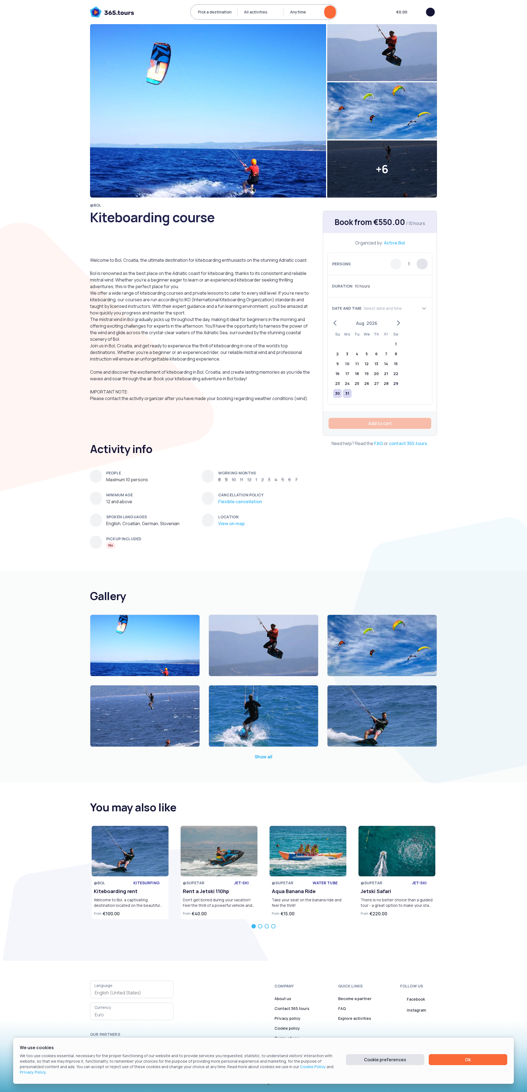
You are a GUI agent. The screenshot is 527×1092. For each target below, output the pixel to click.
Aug (360, 323)
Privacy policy (287, 1018)
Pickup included (123, 538)
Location (228, 516)
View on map (231, 523)
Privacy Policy (33, 1072)
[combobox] (131, 992)
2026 (371, 323)
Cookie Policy (313, 1066)
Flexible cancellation (240, 502)
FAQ (378, 443)
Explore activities (354, 1018)
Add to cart (380, 423)
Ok (468, 1060)
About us (282, 998)
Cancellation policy (241, 494)
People (113, 472)
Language (103, 985)
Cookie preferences (385, 1060)
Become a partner (355, 998)
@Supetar (193, 882)
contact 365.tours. (408, 443)
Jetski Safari (376, 891)
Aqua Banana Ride (294, 891)
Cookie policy (287, 1028)
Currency (102, 1007)
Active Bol (394, 243)
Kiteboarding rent (116, 891)
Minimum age (119, 494)
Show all (263, 757)
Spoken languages (126, 516)
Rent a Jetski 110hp (206, 891)
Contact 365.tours (291, 1008)
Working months (237, 472)
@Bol (96, 205)
